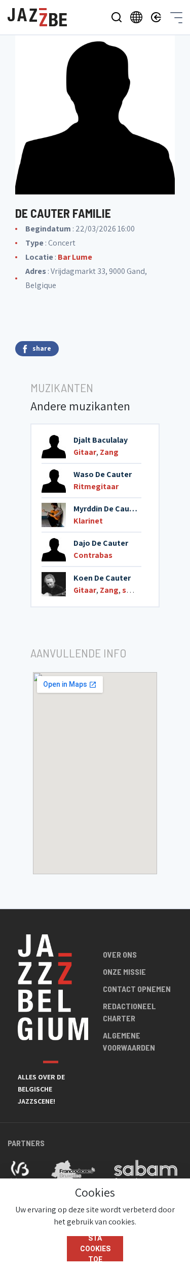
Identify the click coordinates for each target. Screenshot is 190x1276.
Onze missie (124, 971)
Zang (109, 452)
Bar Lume (75, 257)
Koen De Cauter (102, 578)
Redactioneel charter (129, 1012)
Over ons (120, 954)
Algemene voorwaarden (129, 1041)
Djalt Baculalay (100, 440)
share (41, 348)
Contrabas (92, 555)
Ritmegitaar (96, 486)
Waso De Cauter (102, 474)
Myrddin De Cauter (106, 508)
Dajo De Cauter (100, 543)
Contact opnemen (137, 989)
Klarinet (88, 520)
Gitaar (84, 452)
